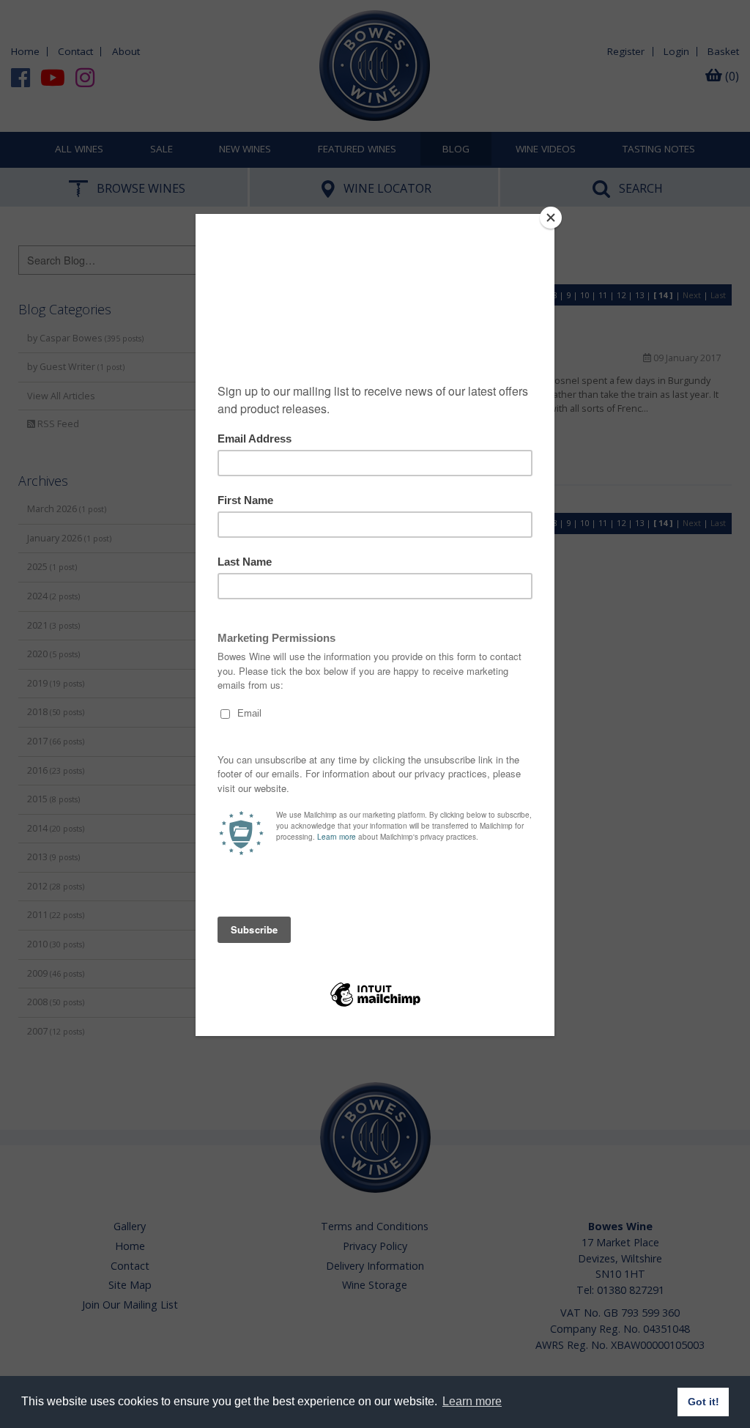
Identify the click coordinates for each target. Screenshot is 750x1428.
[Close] (551, 218)
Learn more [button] (472, 1401)
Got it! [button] (703, 1401)
